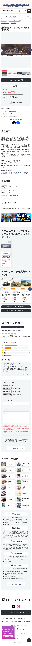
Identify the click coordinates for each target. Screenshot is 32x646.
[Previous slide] (1, 50)
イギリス (11, 190)
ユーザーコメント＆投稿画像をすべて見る (12, 327)
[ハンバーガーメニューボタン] (29, 11)
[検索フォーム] (25, 11)
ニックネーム (7, 400)
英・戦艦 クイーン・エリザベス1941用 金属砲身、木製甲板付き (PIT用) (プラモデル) (15, 172)
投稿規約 (7, 439)
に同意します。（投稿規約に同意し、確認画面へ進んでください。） (17, 440)
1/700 (10, 113)
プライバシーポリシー (23, 633)
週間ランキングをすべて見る (15, 307)
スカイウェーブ (13, 116)
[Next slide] (30, 50)
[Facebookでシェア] (18, 122)
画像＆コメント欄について (18, 330)
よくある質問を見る (15, 584)
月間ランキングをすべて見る (15, 311)
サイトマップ (16, 638)
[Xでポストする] (14, 122)
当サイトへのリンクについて (23, 636)
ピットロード (12, 111)
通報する (25, 374)
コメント (6, 410)
